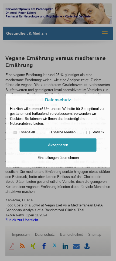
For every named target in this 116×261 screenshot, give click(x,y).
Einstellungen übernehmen (58, 158)
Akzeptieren (58, 145)
